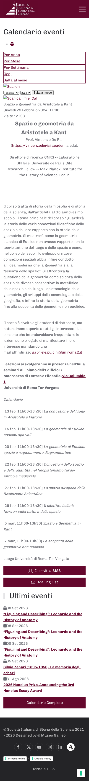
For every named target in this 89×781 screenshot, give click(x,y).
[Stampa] (12, 44)
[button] (82, 9)
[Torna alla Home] (20, 9)
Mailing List (48, 582)
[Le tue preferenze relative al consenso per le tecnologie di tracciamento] (81, 773)
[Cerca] (11, 86)
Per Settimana (16, 67)
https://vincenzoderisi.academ (38, 145)
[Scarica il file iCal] (20, 98)
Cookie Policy (42, 758)
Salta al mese (15, 80)
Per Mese (12, 61)
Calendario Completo (44, 702)
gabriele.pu (42, 352)
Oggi (7, 74)
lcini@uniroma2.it (67, 352)
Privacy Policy (16, 758)
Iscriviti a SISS (48, 571)
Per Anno (12, 55)
